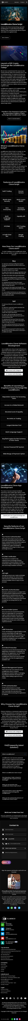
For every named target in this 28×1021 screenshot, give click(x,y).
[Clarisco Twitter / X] (14, 998)
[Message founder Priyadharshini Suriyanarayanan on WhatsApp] (12, 908)
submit (5, 862)
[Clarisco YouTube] (25, 998)
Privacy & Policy (4, 989)
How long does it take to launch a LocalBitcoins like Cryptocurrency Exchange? (11, 779)
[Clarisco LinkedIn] (7, 998)
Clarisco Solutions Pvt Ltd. (16, 1011)
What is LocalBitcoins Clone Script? (12, 772)
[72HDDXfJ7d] (15, 1019)
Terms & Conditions (5, 991)
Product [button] (23, 2)
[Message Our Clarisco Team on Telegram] (19, 908)
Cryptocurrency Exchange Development (11, 951)
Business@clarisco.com (7, 979)
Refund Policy (4, 992)
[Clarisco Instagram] (18, 998)
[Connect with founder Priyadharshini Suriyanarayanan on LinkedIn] (8, 908)
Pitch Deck (3, 964)
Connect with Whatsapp (14, 374)
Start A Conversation (14, 118)
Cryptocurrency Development (8, 949)
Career (2, 969)
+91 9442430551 (5, 981)
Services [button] (17, 2)
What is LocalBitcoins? (8, 754)
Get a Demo (5, 37)
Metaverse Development (7, 959)
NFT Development (5, 954)
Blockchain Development (7, 956)
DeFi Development (5, 958)
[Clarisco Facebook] (10, 998)
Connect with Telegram (14, 370)
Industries (3, 967)
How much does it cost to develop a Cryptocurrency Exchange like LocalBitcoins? (12, 792)
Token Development (6, 952)
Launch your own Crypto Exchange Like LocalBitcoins (14, 516)
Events (2, 971)
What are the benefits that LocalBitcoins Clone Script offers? (11, 785)
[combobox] (15, 838)
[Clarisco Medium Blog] (3, 998)
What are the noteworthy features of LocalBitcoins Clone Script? (12, 798)
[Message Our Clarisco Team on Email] (15, 908)
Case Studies (4, 966)
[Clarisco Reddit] (21, 998)
